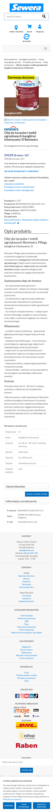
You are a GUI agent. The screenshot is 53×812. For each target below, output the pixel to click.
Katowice (26, 581)
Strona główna (10, 59)
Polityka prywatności (26, 678)
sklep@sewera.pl (26, 550)
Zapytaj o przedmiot (14, 184)
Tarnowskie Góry (26, 587)
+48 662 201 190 (30, 553)
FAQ (27, 681)
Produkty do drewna (32, 62)
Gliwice (26, 578)
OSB (26, 621)
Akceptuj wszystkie (41, 805)
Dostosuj (8, 806)
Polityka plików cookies (26, 675)
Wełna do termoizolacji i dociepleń (26, 632)
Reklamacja (26, 652)
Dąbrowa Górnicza (26, 576)
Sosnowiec (26, 584)
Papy (26, 624)
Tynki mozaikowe (26, 629)
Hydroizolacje (26, 615)
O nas (26, 672)
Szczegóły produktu (27, 59)
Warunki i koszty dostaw (26, 655)
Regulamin (26, 647)
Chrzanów (26, 595)
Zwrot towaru (26, 649)
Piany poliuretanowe (26, 627)
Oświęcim (26, 598)
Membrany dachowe (26, 618)
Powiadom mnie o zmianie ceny (19, 187)
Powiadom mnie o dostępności (19, 190)
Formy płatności (26, 658)
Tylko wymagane (24, 805)
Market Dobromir (26, 601)
